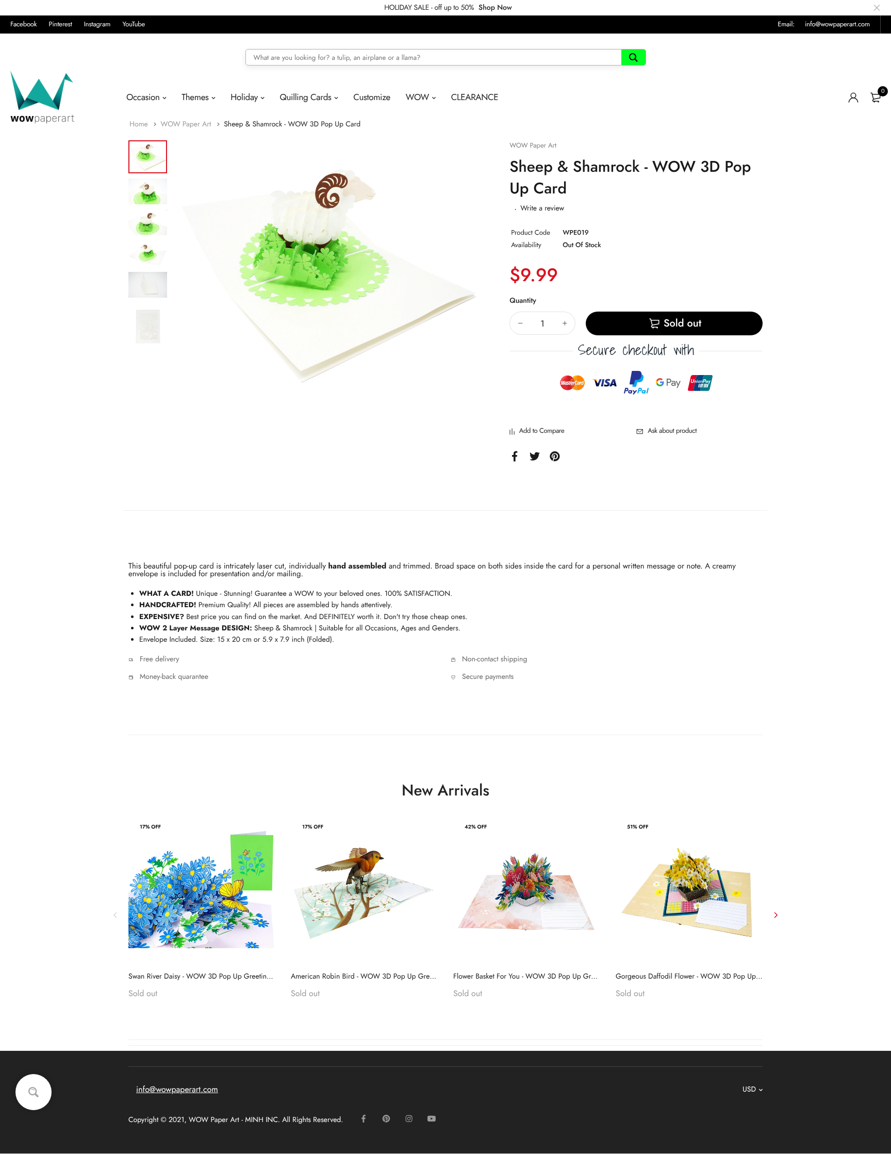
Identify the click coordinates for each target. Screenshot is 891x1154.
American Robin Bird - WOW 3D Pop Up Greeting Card (376, 976)
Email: (786, 24)
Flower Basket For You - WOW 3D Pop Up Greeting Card (540, 976)
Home (139, 124)
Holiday (244, 97)
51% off (638, 827)
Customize (371, 97)
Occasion (143, 97)
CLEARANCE (475, 97)
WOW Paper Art (186, 124)
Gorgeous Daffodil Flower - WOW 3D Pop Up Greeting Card (709, 976)
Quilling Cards (305, 97)
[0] (875, 97)
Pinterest (60, 24)
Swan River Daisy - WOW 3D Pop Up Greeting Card (208, 976)
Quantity (522, 301)
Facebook (23, 24)
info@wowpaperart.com (837, 24)
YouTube (133, 24)
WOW (417, 97)
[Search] (633, 57)
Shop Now (495, 8)
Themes (195, 97)
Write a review (542, 208)
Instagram (97, 24)
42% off (476, 827)
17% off (150, 827)
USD (749, 1089)
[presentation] (115, 914)
